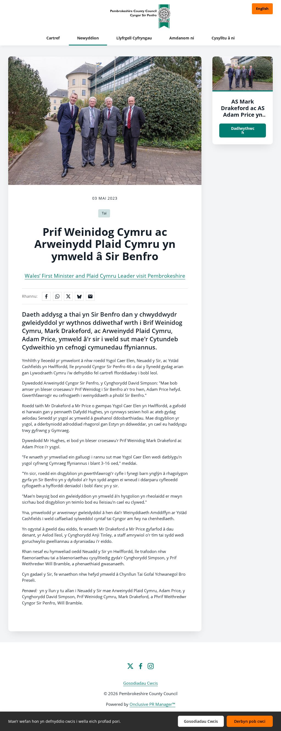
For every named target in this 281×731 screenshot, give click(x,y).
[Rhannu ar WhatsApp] (57, 296)
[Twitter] (130, 666)
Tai (104, 213)
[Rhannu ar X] (68, 296)
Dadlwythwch (242, 130)
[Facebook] (140, 666)
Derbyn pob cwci (249, 721)
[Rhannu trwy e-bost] (90, 296)
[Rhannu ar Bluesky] (79, 296)
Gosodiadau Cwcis (140, 683)
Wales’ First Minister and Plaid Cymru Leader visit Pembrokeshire (105, 275)
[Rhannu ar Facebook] (46, 296)
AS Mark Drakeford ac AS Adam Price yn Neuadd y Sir (243, 111)
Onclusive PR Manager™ (152, 704)
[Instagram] (151, 666)
